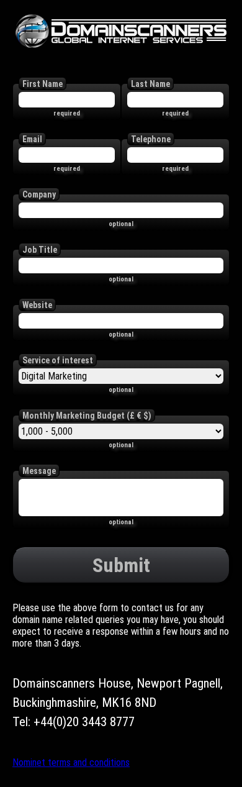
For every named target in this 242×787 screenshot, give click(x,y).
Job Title (39, 250)
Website (37, 305)
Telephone (151, 139)
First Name (42, 84)
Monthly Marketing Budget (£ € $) (86, 416)
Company (39, 194)
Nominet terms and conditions (71, 762)
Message (39, 471)
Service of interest (57, 360)
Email (32, 139)
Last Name (150, 84)
